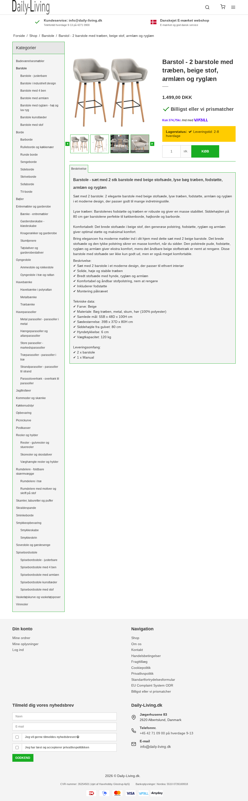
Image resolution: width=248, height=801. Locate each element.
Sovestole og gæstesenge (33, 545)
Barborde (26, 139)
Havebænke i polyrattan (36, 289)
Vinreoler (22, 604)
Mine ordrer (21, 638)
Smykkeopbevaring (28, 523)
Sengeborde (28, 162)
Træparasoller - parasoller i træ (38, 357)
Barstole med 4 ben (33, 90)
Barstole (21, 68)
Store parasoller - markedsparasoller (32, 345)
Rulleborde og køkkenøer (37, 147)
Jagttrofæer (23, 390)
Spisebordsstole (26, 552)
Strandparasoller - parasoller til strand (39, 369)
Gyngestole (23, 260)
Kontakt (137, 650)
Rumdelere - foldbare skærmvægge (30, 471)
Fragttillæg (139, 662)
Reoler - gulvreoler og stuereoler (34, 445)
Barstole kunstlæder (33, 117)
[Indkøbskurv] (222, 7)
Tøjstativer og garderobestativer (32, 250)
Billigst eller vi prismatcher (202, 109)
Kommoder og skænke (31, 398)
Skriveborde (28, 176)
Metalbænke (28, 297)
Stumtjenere (28, 240)
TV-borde (26, 191)
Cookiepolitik (141, 668)
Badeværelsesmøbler (30, 61)
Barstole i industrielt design (38, 83)
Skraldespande (26, 508)
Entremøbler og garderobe (33, 206)
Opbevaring (23, 413)
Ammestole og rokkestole (37, 267)
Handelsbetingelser (146, 656)
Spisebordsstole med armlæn (39, 575)
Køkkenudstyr (25, 405)
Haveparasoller (26, 312)
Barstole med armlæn (34, 98)
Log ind (18, 650)
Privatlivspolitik (142, 673)
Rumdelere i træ (31, 481)
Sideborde (27, 169)
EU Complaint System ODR (152, 685)
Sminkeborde (25, 515)
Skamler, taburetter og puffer (34, 500)
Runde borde (29, 154)
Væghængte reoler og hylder (39, 462)
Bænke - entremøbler (34, 214)
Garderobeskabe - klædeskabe (32, 223)
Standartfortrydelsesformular (153, 679)
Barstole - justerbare (33, 76)
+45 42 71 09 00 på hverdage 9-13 (166, 733)
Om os (136, 644)
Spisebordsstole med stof (37, 589)
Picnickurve (23, 420)
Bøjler (20, 199)
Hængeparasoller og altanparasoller (34, 333)
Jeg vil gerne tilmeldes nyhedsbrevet (51, 737)
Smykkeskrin (28, 537)
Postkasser (23, 428)
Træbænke (27, 304)
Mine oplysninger (25, 644)
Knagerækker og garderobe (38, 233)
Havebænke (24, 282)
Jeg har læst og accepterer (57, 747)
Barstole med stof (31, 125)
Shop (135, 638)
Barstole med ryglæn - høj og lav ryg (39, 108)
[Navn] (64, 716)
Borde (20, 132)
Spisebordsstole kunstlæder (38, 582)
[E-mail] (64, 726)
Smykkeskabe (29, 530)
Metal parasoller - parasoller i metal (39, 321)
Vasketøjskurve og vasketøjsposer (38, 597)
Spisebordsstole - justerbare (38, 560)
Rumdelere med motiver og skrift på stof (38, 491)
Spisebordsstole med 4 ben (38, 567)
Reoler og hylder (27, 435)
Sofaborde (27, 184)
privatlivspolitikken (76, 747)
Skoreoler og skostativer (36, 454)
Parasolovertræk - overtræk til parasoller (39, 381)
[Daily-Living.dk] (30, 7)
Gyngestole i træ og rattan (37, 275)
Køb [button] (205, 151)
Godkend (22, 758)
